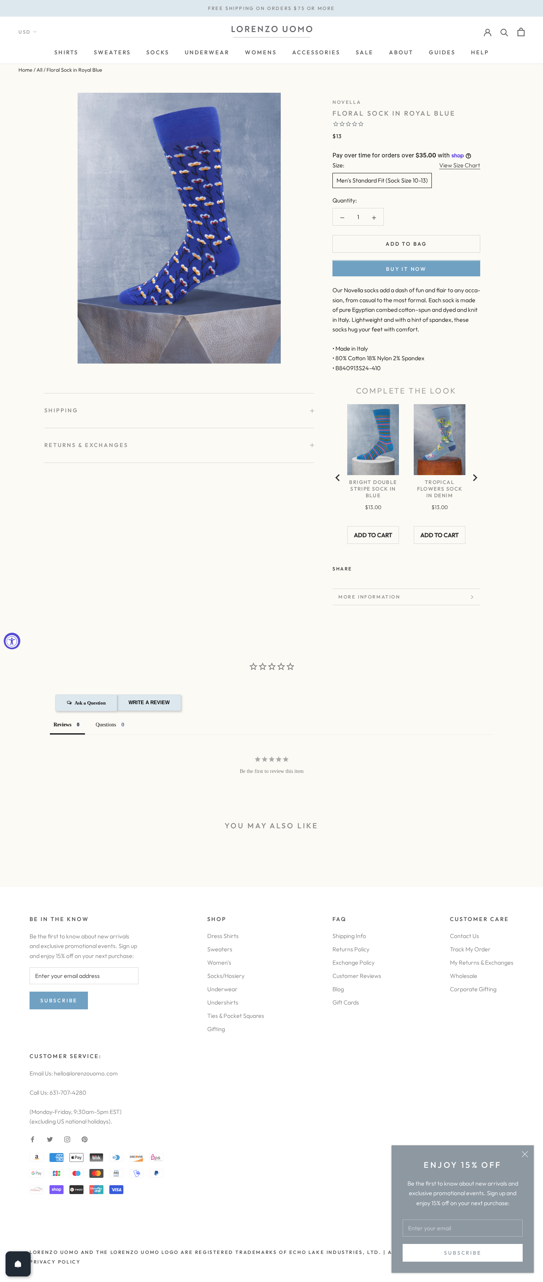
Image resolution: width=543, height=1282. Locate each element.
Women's (219, 962)
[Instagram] (67, 1138)
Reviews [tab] (62, 724)
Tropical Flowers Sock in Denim (439, 489)
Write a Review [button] (149, 702)
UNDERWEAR (207, 52)
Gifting (216, 1029)
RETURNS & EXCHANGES (86, 445)
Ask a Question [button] (90, 703)
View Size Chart (459, 165)
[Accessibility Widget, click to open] (12, 641)
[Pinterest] (378, 567)
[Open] (18, 1263)
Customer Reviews (356, 975)
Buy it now (406, 269)
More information (369, 597)
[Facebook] (359, 567)
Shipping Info (349, 936)
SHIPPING (61, 410)
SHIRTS (66, 52)
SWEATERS (112, 52)
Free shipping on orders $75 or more (271, 8)
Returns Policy (350, 949)
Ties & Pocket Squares (235, 1015)
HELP (480, 52)
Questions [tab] (106, 724)
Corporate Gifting (473, 989)
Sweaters (219, 949)
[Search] (504, 32)
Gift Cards (345, 1002)
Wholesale (463, 975)
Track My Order (470, 949)
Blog (338, 989)
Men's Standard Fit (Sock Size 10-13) (382, 180)
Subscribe (462, 1252)
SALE (364, 52)
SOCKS (157, 52)
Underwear (222, 989)
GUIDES (442, 52)
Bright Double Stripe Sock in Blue (373, 489)
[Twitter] (369, 567)
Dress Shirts (223, 936)
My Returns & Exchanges (481, 962)
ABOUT (401, 52)
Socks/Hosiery (226, 975)
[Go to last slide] (338, 477)
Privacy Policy (55, 1262)
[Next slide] (474, 477)
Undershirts (222, 1002)
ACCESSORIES (316, 52)
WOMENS (261, 52)
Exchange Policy (353, 962)
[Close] (525, 1154)
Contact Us (464, 936)
